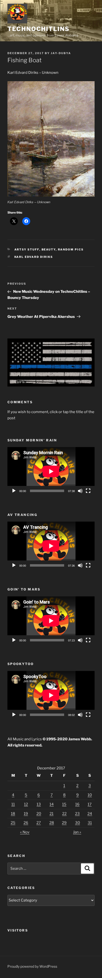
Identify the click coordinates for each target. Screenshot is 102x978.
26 (26, 823)
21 (51, 813)
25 (13, 823)
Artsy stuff (26, 249)
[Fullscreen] (88, 490)
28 (51, 823)
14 (52, 804)
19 (26, 813)
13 (39, 804)
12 (26, 804)
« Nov (24, 832)
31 (90, 823)
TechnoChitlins (38, 28)
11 (13, 804)
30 (77, 823)
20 (38, 813)
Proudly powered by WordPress (32, 966)
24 (89, 813)
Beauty (49, 249)
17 (90, 804)
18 (13, 813)
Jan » (77, 832)
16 (77, 804)
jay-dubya (61, 53)
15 (64, 804)
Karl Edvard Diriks (33, 257)
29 (64, 823)
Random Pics (71, 249)
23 (77, 813)
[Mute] (80, 490)
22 (64, 813)
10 (90, 795)
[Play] (13, 490)
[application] (51, 471)
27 (38, 823)
